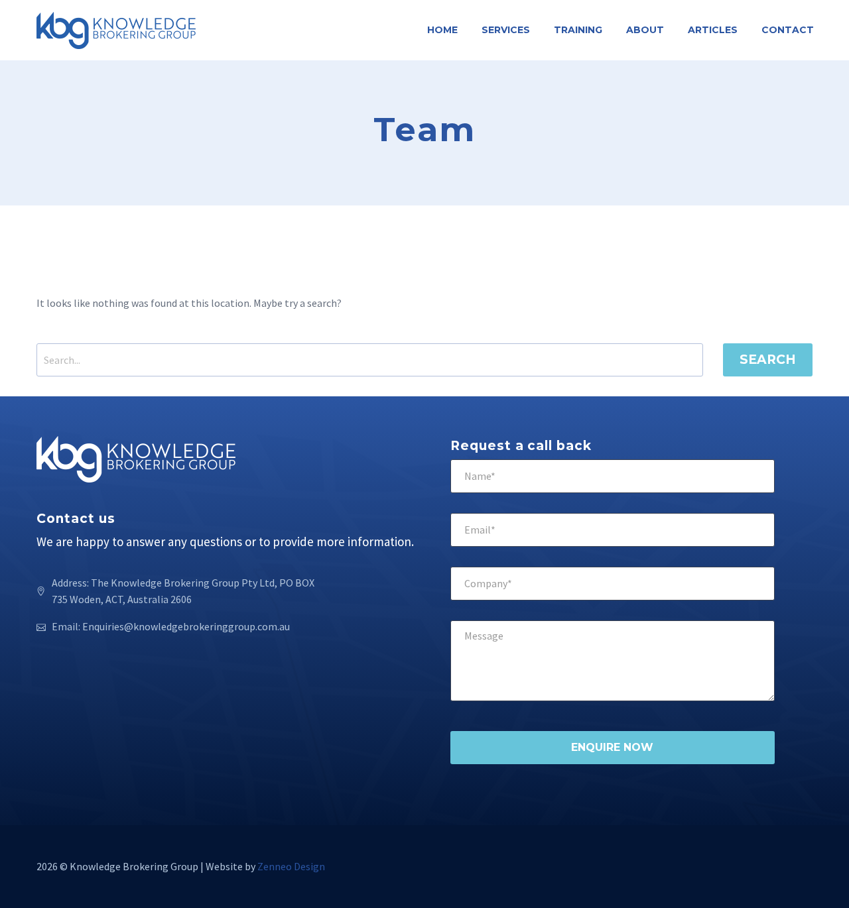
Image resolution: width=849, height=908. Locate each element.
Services (506, 30)
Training (578, 30)
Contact (787, 30)
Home (442, 30)
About (645, 30)
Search (768, 359)
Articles (713, 30)
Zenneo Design (291, 866)
